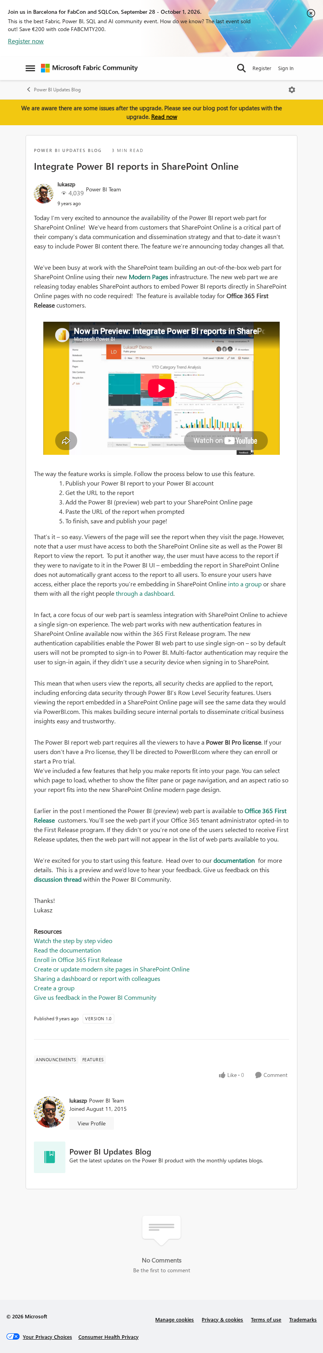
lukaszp (66, 184)
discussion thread (58, 879)
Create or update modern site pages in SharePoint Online (111, 969)
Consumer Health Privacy (108, 1336)
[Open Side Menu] (30, 68)
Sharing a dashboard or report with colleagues (97, 978)
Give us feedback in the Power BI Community (95, 997)
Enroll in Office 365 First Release (78, 959)
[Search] (241, 68)
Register (261, 68)
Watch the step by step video (73, 940)
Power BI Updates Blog (57, 90)
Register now (26, 41)
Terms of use (266, 1319)
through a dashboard (144, 593)
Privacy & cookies (222, 1319)
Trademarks (303, 1319)
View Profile (92, 1123)
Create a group (54, 988)
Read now (164, 116)
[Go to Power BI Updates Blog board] (49, 1157)
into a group (245, 584)
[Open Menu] (291, 89)
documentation (234, 860)
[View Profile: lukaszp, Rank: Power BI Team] (44, 194)
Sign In (285, 68)
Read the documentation (67, 950)
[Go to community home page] (89, 68)
